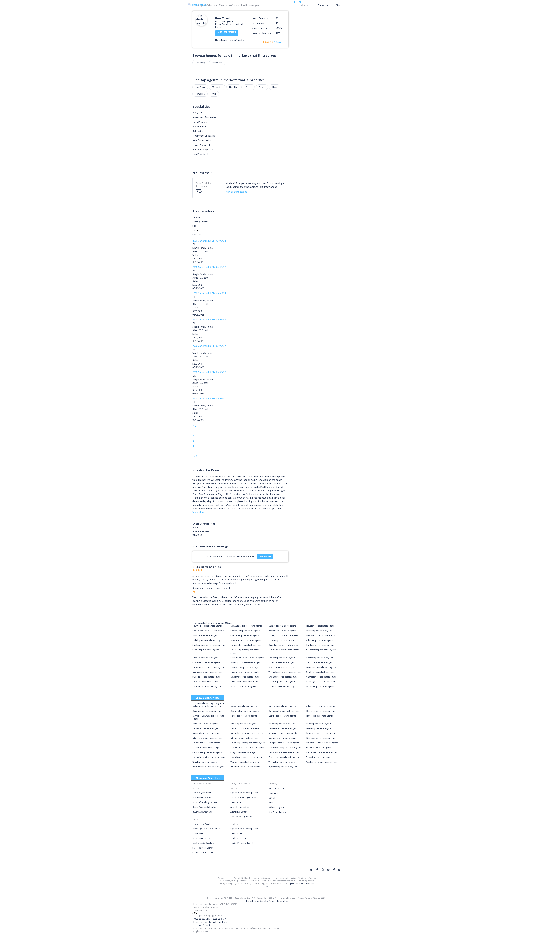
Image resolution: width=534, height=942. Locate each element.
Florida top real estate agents (243, 715)
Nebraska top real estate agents (320, 738)
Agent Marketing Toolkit (241, 816)
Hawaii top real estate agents (319, 715)
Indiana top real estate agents (281, 723)
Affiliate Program (276, 807)
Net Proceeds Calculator (203, 843)
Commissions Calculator (203, 852)
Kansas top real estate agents (205, 728)
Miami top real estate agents (205, 657)
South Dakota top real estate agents (246, 757)
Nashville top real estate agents (320, 635)
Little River (234, 87)
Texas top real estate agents (319, 757)
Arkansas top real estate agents (320, 706)
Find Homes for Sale (201, 797)
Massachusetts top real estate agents (247, 733)
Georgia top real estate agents (282, 715)
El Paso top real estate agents (282, 662)
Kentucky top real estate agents (244, 728)
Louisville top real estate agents (244, 672)
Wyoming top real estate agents (282, 766)
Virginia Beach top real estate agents (284, 672)
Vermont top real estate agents (244, 762)
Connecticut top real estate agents (284, 711)
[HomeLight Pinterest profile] (334, 869)
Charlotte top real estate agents (244, 635)
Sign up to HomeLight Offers (243, 797)
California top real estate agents (206, 711)
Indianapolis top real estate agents (246, 645)
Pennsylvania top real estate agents (284, 752)
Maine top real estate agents (319, 728)
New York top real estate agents (207, 625)
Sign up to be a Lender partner (244, 828)
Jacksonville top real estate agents (245, 640)
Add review (265, 557)
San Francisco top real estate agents (208, 645)
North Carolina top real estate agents (247, 747)
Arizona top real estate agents (282, 706)
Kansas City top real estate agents (245, 667)
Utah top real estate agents (204, 762)
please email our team (299, 883)
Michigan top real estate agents (282, 733)
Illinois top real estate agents (243, 723)
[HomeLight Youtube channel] (328, 869)
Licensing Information (202, 925)
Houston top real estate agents (320, 625)
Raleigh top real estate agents (319, 657)
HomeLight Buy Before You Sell (206, 828)
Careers (271, 797)
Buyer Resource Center (202, 811)
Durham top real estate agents (320, 686)
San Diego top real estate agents (245, 630)
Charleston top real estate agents (321, 676)
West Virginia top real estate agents (208, 766)
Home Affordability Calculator (205, 802)
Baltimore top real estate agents (321, 667)
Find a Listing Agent (201, 824)
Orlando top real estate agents (206, 662)
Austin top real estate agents (205, 635)
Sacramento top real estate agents (208, 667)
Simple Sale (197, 833)
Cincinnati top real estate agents (282, 676)
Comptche (200, 93)
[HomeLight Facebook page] (317, 869)
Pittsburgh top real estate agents (321, 681)
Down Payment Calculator (204, 807)
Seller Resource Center (202, 847)
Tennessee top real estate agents (283, 757)
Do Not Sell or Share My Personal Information (267, 901)
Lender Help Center (239, 838)
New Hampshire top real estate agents (247, 742)
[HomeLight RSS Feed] (339, 869)
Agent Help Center (238, 811)
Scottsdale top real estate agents (321, 649)
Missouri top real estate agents (244, 738)
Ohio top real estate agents (318, 747)
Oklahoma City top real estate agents (247, 657)
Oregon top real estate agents (244, 752)
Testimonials (274, 793)
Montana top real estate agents (282, 738)
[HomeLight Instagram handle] (322, 869)
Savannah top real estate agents (283, 686)
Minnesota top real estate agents (321, 733)
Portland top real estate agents (320, 645)
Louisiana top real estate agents (282, 728)
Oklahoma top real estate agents (207, 752)
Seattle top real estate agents (205, 649)
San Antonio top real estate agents (208, 630)
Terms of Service (287, 898)
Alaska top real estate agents (243, 706)
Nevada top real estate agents (206, 742)
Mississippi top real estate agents (207, 738)
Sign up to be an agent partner (244, 792)
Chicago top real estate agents (282, 625)
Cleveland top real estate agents (244, 676)
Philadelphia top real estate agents (208, 640)
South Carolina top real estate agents (209, 757)
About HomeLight (276, 788)
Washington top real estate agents (246, 662)
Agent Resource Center (240, 807)
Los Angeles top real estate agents (246, 625)
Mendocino (217, 62)
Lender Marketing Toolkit (241, 843)
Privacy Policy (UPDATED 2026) (312, 898)
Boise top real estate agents (243, 686)
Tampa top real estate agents (281, 657)
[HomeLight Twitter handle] (311, 869)
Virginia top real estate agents (281, 762)
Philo (214, 93)
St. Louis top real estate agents (206, 676)
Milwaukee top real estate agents (207, 672)
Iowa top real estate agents (318, 723)
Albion (275, 87)
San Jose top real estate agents (320, 672)
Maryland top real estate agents (206, 733)
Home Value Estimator (202, 838)
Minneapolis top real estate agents (246, 681)
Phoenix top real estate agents (282, 630)
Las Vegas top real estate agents (283, 635)
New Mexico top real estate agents (322, 742)
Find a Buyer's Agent (201, 792)
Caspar (249, 87)
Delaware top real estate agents (320, 711)
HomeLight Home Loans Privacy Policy (210, 922)
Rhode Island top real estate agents (322, 752)
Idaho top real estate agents (205, 723)
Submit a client (237, 802)
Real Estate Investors (277, 812)
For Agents (323, 5)
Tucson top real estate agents (319, 662)
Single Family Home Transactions (205, 184)
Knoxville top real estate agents (206, 686)
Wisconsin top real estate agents (245, 766)
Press (270, 802)
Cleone (262, 87)
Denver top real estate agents (281, 640)
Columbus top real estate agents (283, 645)
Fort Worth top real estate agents (283, 649)
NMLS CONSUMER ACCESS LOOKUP (209, 919)
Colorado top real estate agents (244, 711)
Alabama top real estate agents (206, 706)
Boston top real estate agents (282, 667)
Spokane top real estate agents (206, 681)
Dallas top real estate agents (319, 630)
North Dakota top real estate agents (284, 747)
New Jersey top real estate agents (283, 742)
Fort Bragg (200, 62)
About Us (305, 5)
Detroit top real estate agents (281, 681)
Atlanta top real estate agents (319, 640)
